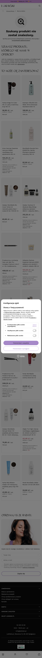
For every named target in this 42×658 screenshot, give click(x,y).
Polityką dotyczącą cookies (12, 312)
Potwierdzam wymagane (21, 348)
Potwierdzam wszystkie (21, 343)
